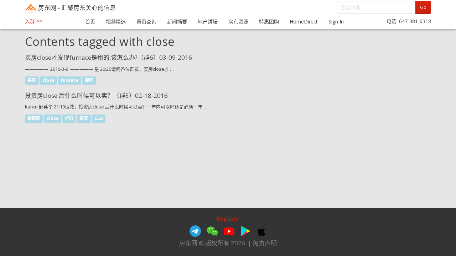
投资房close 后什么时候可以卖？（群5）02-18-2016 (96, 95)
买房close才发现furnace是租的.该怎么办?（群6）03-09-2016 (108, 57)
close (48, 81)
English (226, 218)
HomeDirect (304, 21)
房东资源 (238, 21)
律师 (89, 81)
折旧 (69, 119)
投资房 (33, 119)
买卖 (83, 119)
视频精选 (116, 21)
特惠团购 (269, 21)
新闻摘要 (177, 21)
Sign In (336, 21)
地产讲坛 (208, 21)
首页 (90, 21)
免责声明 (265, 243)
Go (423, 7)
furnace (70, 81)
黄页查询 (146, 21)
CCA (98, 119)
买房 (31, 81)
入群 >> (33, 21)
